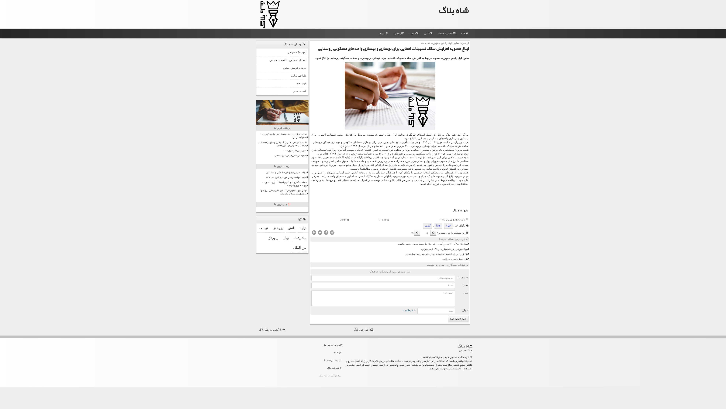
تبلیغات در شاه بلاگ (332, 360)
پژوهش (397, 33)
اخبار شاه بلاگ (362, 329)
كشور (427, 225)
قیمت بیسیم (299, 91)
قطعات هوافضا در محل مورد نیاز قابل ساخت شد (286, 177)
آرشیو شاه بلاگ (334, 367)
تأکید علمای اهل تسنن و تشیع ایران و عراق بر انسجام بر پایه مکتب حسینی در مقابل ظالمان (282, 144)
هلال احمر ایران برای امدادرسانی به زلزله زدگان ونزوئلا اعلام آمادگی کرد (283, 136)
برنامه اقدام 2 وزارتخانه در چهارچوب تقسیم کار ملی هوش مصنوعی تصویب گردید (432, 244)
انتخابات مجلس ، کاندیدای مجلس (287, 60)
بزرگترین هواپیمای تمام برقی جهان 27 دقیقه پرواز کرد (444, 249)
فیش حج (301, 83)
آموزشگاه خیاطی (296, 52)
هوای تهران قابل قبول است (295, 150)
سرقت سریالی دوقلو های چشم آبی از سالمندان (286, 172)
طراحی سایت (298, 75)
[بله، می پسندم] (433, 233)
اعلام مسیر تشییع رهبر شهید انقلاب (290, 155)
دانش (427, 33)
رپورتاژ (382, 33)
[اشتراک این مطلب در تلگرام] (332, 232)
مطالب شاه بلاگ (445, 33)
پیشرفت (300, 238)
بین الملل (299, 248)
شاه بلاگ (454, 10)
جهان (448, 225)
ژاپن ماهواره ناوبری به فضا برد (455, 259)
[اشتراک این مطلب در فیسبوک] (326, 232)
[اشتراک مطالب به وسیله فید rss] (314, 232)
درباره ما (337, 352)
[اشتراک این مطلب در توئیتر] (320, 232)
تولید (303, 228)
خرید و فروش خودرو (294, 67)
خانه (463, 33)
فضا (438, 225)
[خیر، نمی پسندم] (417, 233)
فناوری (413, 33)
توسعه (263, 228)
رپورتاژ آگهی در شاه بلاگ (330, 375)
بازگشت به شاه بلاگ (270, 329)
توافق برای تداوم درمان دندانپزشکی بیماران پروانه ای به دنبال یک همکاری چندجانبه (283, 192)
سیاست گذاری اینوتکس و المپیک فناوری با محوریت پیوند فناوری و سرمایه (284, 184)
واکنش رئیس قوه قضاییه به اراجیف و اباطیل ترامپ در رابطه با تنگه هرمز (436, 254)
